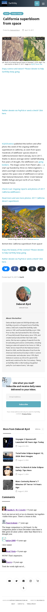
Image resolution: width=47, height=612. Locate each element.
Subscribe (36, 3)
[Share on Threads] (23, 268)
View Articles (23, 308)
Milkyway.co (40, 600)
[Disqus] (23, 537)
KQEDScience (8, 143)
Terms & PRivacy (31, 604)
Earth (6, 13)
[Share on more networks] (41, 268)
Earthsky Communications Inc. (19, 600)
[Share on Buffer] (32, 268)
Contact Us (21, 604)
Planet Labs (38, 64)
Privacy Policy (26, 414)
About (13, 604)
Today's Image (17, 13)
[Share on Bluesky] (6, 268)
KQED (33, 64)
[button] (43, 3)
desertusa (36, 239)
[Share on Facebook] (15, 268)
